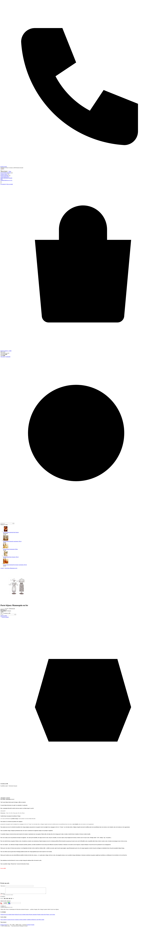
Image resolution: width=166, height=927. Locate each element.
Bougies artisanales (4, 175)
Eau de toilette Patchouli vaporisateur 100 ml (12, 541)
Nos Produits (4, 171)
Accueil (2, 568)
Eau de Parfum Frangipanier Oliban (10, 549)
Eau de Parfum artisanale (6, 172)
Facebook (29, 924)
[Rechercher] (1, 181)
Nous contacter (4, 919)
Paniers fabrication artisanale (6, 177)
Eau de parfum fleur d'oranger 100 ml (10, 557)
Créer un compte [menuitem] (9, 184)
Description (3, 797)
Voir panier (3, 356)
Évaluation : (3, 896)
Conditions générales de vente (32, 919)
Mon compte (41, 919)
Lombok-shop (6, 180)
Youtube (32, 924)
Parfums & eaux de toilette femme (7, 914)
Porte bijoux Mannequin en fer (11, 568)
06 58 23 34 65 (4, 924)
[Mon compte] (1, 183)
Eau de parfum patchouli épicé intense (11, 532)
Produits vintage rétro (41, 914)
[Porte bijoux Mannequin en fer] (17, 602)
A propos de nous (10, 919)
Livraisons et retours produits (20, 919)
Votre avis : (3, 893)
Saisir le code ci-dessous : (6, 900)
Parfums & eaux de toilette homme (22, 914)
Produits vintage (4, 174)
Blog (10, 171)
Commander (7, 356)
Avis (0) (8, 797)
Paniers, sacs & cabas (50, 914)
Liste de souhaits (5, 617)
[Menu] (1, 170)
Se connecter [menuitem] (3, 184)
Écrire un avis (12, 608)
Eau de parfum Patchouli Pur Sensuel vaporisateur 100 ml (15, 564)
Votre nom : (3, 885)
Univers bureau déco (5, 176)
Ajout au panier (4, 615)
